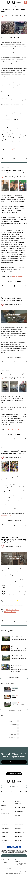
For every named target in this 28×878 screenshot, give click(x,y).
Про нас (3, 801)
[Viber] (26, 791)
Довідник (17, 815)
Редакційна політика (20, 807)
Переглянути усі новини (14, 677)
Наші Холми (4, 836)
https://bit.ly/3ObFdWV (13, 429)
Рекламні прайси (5, 813)
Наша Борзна (18, 836)
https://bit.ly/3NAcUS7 (7, 515)
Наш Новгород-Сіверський (5, 841)
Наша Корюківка (5, 828)
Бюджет (3, 817)
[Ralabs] (7, 862)
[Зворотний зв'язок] (25, 2)
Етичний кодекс (19, 811)
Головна (2, 6)
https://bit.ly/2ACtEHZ (10, 611)
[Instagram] (16, 791)
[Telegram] (14, 158)
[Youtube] (2, 791)
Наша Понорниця (19, 832)
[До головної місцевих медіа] (8, 2)
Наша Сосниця (4, 832)
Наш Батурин (18, 840)
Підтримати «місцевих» (18, 802)
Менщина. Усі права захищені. (15, 868)
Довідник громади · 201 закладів (14, 710)
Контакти (3, 805)
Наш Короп (18, 828)
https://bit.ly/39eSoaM (12, 149)
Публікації (7, 6)
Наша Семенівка (19, 824)
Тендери (3, 809)
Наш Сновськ (4, 824)
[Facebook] (2, 158)
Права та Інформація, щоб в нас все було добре (14, 873)
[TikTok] (7, 791)
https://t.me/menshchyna (12, 609)
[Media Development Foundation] (21, 863)
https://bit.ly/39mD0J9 (18, 276)
